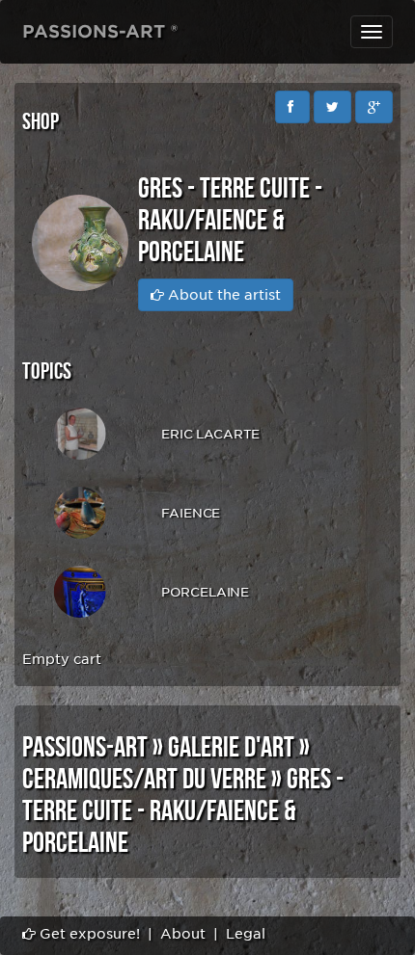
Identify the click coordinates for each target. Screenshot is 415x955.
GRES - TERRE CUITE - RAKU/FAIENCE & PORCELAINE (183, 811)
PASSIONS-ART (85, 747)
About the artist (222, 295)
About (183, 934)
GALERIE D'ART (231, 747)
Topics (46, 371)
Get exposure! (88, 934)
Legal (245, 934)
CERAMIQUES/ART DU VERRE (144, 779)
